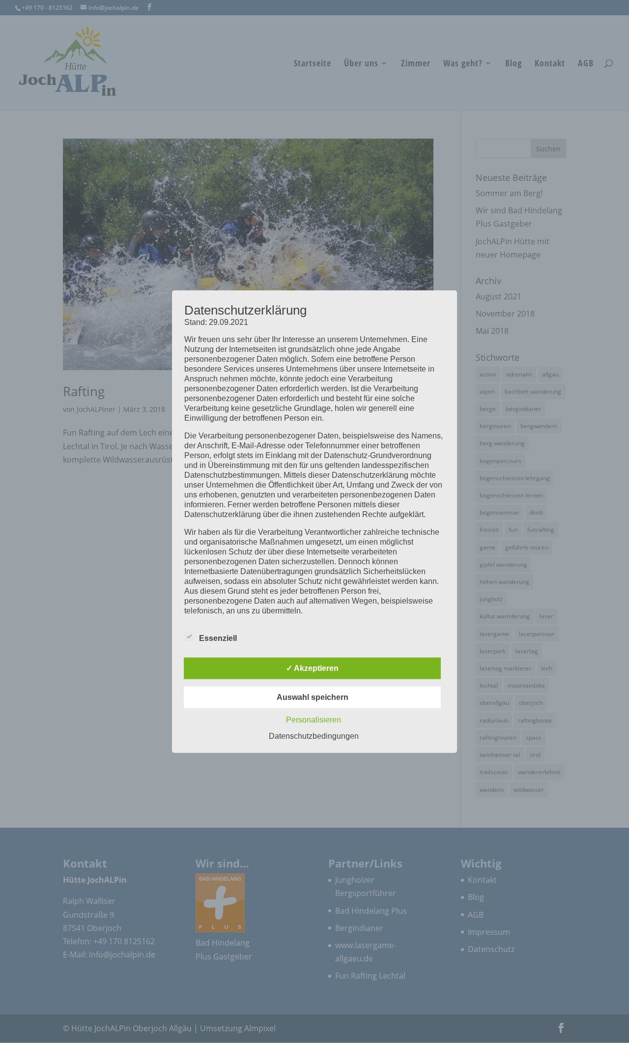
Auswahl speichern (312, 697)
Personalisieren (313, 719)
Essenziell (218, 638)
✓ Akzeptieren (312, 668)
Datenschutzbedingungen (314, 735)
